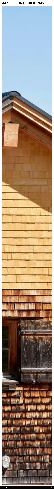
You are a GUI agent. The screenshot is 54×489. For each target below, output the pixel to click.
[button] (51, 2)
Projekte (31, 2)
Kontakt (50, 487)
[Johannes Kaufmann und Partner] (5, 2)
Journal (41, 2)
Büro (21, 2)
